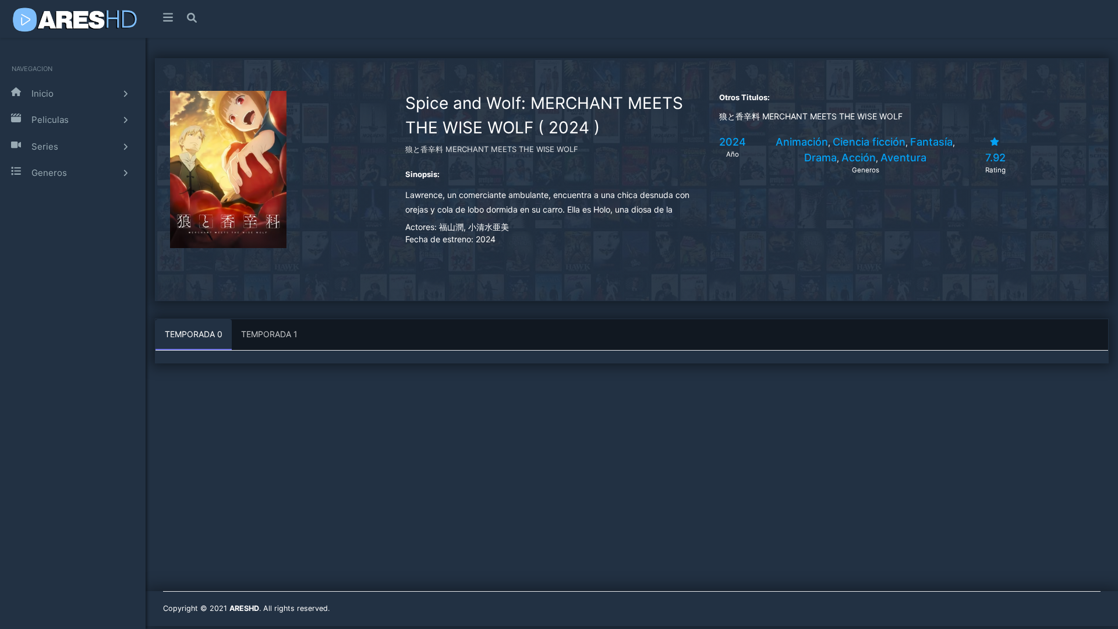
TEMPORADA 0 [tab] (193, 334)
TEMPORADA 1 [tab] (269, 334)
